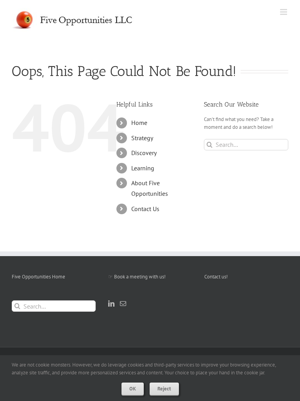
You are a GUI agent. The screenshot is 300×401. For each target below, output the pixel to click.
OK (132, 388)
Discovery (144, 153)
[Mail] (123, 303)
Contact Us (145, 209)
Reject (164, 388)
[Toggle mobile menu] (284, 12)
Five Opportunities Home (38, 276)
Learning (142, 168)
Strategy (142, 138)
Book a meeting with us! (140, 276)
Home (139, 122)
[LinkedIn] (111, 303)
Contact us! (216, 276)
